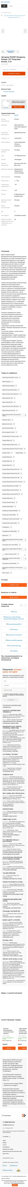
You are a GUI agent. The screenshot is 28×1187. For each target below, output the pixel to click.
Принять (15, 1185)
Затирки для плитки (6, 12)
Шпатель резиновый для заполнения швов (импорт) (8, 1031)
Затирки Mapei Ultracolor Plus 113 (10, 473)
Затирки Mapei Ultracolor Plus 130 (10, 477)
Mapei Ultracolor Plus (7, 402)
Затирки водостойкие (7, 506)
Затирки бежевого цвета (8, 502)
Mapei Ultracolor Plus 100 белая (10, 406)
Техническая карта (8, 91)
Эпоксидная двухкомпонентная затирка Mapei (12, 540)
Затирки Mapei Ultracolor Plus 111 (10, 469)
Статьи (4, 1144)
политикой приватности (19, 1183)
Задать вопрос (18, 106)
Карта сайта (6, 1153)
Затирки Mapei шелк (7, 498)
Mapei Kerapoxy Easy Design (9, 389)
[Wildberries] (14, 1166)
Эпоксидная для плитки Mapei (10, 544)
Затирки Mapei (19, 452)
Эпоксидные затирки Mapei (9, 563)
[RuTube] (23, 1158)
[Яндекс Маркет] (8, 1170)
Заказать (9, 1048)
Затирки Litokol (6, 452)
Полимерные (5, 527)
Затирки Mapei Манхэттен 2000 (10, 485)
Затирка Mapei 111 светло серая (10, 436)
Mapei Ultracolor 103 (7, 398)
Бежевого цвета (6, 419)
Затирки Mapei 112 (7, 457)
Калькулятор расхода (10, 52)
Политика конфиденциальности (19, 1176)
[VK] (16, 1158)
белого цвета (5, 572)
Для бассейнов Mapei (7, 428)
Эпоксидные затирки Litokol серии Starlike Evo (11, 559)
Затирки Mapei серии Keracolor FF (11, 494)
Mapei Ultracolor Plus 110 (8, 410)
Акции (4, 1140)
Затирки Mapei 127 (7, 465)
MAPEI (16, 115)
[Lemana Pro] (18, 1170)
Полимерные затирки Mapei (9, 531)
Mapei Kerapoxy (6, 381)
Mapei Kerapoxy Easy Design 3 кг (10, 394)
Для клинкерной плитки (8, 432)
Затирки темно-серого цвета (9, 523)
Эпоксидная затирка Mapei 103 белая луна (12, 549)
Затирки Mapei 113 (7, 461)
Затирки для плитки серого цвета (10, 518)
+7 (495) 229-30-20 (9, 1122)
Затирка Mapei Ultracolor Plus (9, 444)
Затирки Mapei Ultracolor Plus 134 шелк (12, 481)
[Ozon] (5, 1166)
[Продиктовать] (21, 6)
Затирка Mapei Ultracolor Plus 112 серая (12, 448)
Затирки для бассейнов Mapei (10, 510)
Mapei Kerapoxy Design (8, 385)
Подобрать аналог (14, 73)
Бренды (4, 1142)
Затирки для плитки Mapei (9, 514)
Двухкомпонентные (7, 424)
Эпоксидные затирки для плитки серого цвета (12, 568)
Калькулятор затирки (8, 1149)
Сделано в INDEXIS (5, 1178)
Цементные (5, 535)
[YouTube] (19, 1158)
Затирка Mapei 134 (7, 440)
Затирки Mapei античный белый (10, 490)
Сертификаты (6, 1147)
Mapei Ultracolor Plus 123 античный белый (11, 415)
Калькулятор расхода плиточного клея (12, 1151)
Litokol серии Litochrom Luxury (10, 377)
